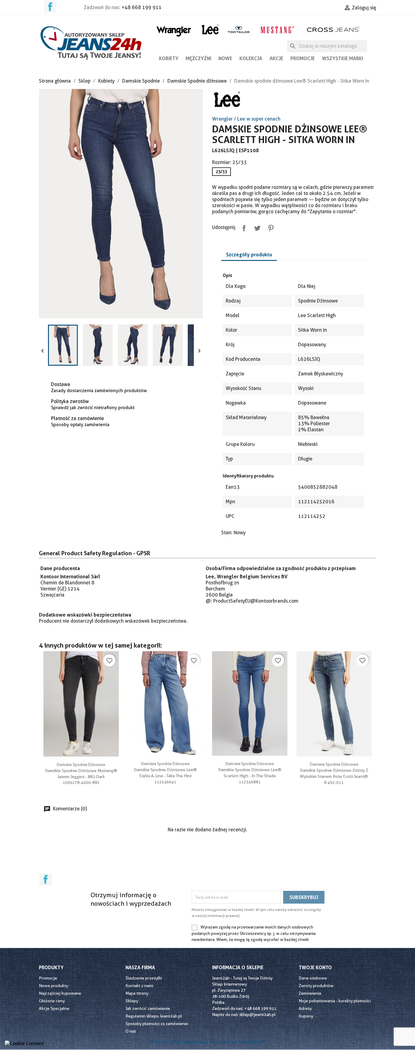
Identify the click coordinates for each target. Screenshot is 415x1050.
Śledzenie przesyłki (143, 978)
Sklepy (131, 1000)
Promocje (302, 58)
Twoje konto (315, 967)
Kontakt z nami (139, 985)
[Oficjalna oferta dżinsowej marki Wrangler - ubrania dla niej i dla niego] (174, 30)
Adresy (305, 1008)
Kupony (306, 1016)
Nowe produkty (53, 985)
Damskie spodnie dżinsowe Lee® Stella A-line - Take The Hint (165, 769)
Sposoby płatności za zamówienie (156, 1023)
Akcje (276, 58)
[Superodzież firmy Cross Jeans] (334, 29)
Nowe (225, 58)
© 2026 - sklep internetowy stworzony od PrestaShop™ (208, 1042)
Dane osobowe (313, 978)
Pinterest (269, 227)
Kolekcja (250, 58)
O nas (130, 1031)
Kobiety (168, 58)
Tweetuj (256, 227)
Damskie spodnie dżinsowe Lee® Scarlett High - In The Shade (249, 769)
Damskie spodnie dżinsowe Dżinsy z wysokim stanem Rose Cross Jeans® (334, 770)
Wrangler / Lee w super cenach (246, 119)
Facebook (50, 7)
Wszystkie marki (342, 58)
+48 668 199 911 (142, 7)
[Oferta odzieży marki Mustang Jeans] (277, 29)
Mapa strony (136, 993)
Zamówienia (310, 993)
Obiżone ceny (52, 1000)
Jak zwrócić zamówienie (147, 1008)
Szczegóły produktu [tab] (249, 254)
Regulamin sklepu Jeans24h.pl (153, 1016)
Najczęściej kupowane (60, 993)
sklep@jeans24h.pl (257, 1014)
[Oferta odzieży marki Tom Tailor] (238, 29)
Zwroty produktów (316, 985)
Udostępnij (243, 227)
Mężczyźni (198, 58)
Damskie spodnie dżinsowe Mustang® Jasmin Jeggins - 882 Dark (81, 770)
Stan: (226, 532)
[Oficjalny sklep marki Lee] (210, 29)
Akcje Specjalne (54, 1008)
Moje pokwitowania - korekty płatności (335, 1000)
